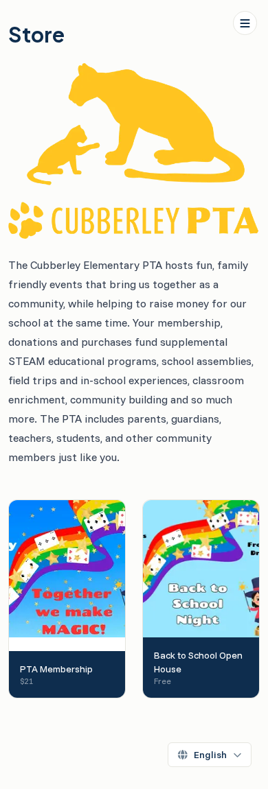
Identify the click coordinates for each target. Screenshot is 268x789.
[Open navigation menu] (245, 23)
